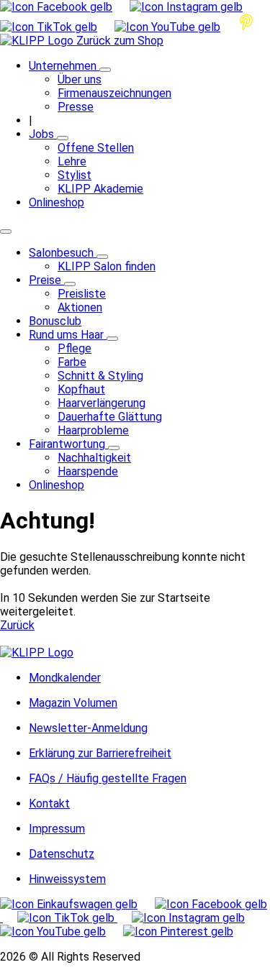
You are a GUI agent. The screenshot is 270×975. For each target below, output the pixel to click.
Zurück (17, 625)
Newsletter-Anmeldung (88, 728)
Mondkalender (65, 678)
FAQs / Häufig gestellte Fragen (107, 778)
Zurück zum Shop (119, 40)
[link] (135, 652)
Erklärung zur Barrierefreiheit (100, 753)
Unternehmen (64, 66)
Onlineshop (56, 202)
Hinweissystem (67, 879)
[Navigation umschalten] (6, 231)
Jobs (43, 134)
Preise (46, 280)
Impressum (57, 829)
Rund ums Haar (68, 335)
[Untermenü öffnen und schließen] (105, 70)
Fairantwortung (68, 444)
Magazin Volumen (73, 703)
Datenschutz (61, 854)
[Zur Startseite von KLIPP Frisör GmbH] (38, 40)
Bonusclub (55, 321)
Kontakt (49, 803)
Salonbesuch (62, 253)
